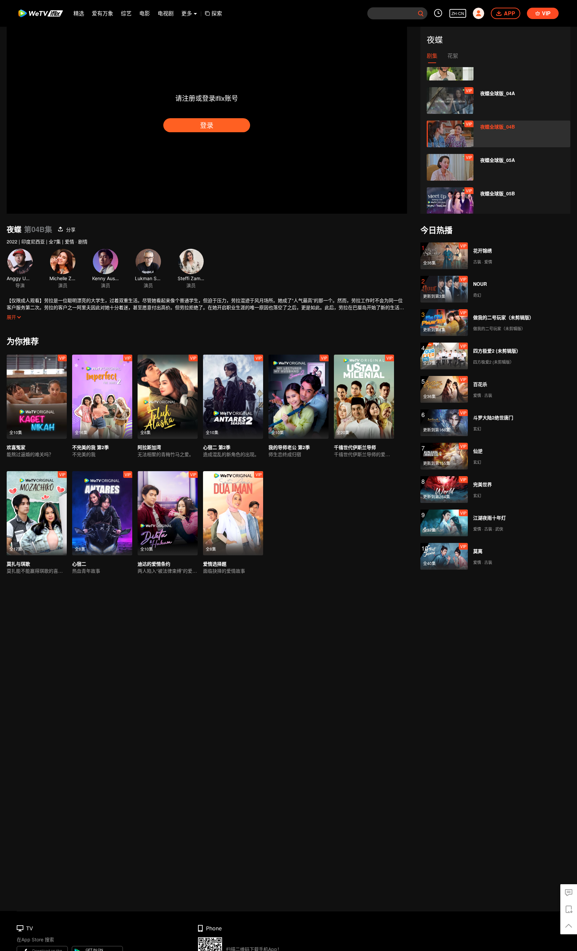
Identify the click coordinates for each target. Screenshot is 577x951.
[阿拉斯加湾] (168, 397)
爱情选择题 (214, 563)
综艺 (126, 13)
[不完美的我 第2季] (102, 397)
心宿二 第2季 (216, 447)
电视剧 (166, 13)
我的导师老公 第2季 (289, 447)
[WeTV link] (40, 13)
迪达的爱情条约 (154, 563)
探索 (216, 13)
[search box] (421, 13)
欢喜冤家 (16, 447)
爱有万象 (102, 13)
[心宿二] (102, 513)
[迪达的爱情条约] (168, 513)
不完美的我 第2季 (90, 447)
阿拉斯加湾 (149, 447)
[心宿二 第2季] (233, 397)
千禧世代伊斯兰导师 (355, 447)
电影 (144, 13)
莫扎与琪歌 (18, 563)
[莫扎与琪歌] (37, 513)
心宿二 (79, 563)
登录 (206, 125)
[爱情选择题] (233, 513)
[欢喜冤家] (37, 397)
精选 (78, 13)
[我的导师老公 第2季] (298, 397)
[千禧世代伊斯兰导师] (364, 397)
